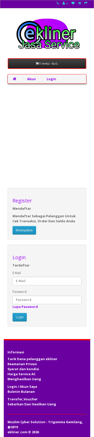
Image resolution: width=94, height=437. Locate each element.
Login (51, 79)
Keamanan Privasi (22, 364)
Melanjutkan (24, 230)
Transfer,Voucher (23, 399)
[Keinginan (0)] (73, 3)
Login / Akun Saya (22, 386)
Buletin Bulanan (21, 391)
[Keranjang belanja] (79, 3)
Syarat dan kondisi (23, 369)
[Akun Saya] (65, 3)
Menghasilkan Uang (24, 379)
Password (20, 292)
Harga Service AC (22, 374)
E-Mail (17, 273)
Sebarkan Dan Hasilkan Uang (32, 404)
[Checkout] (85, 3)
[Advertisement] (47, 136)
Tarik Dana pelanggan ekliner (32, 359)
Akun (31, 79)
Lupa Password (25, 306)
